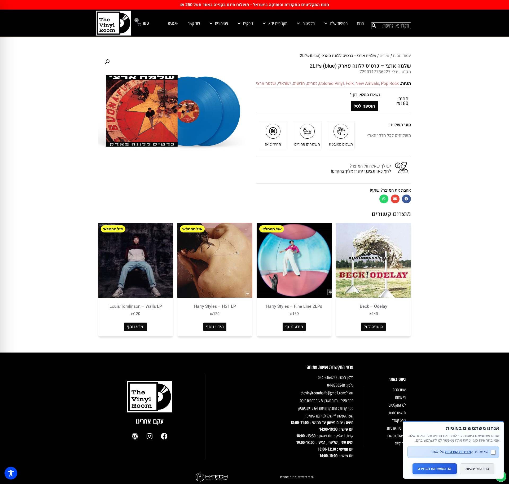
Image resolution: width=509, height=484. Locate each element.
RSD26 (173, 24)
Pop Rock (390, 83)
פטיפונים (221, 24)
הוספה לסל (364, 106)
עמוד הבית (402, 55)
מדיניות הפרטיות (458, 452)
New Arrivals (367, 83)
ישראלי (284, 83)
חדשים (299, 83)
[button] (406, 199)
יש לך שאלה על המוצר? (370, 166)
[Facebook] (164, 436)
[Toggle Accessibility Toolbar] (11, 473)
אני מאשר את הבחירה (434, 469)
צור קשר (194, 24)
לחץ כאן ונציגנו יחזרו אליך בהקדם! (361, 171)
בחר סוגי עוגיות (477, 469)
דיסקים (248, 24)
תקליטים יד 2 (277, 24)
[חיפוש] (373, 26)
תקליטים (308, 24)
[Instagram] (149, 436)
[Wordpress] (135, 436)
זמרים (384, 55)
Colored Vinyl (331, 83)
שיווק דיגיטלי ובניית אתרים (297, 477)
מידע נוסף (294, 327)
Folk (350, 83)
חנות (360, 24)
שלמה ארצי (266, 83)
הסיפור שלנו (339, 24)
